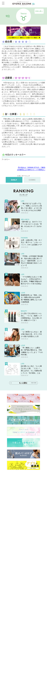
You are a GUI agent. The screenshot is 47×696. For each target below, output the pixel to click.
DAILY (14, 180)
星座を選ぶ (39, 11)
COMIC (32, 180)
